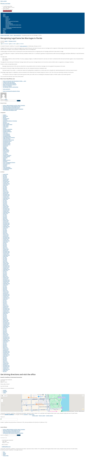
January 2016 (5, 321)
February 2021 (6, 249)
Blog (4, 30)
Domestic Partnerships (7, 129)
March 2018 (5, 290)
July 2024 (5, 200)
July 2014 (5, 343)
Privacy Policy (31, 414)
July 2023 (5, 214)
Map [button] (2, 395)
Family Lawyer (35, 415)
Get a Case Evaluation (7, 11)
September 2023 (6, 212)
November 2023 (6, 209)
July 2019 (5, 271)
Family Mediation (6, 134)
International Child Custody (8, 139)
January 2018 (5, 293)
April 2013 (5, 360)
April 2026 (5, 177)
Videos (4, 33)
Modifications (5, 149)
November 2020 (6, 252)
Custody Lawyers (49, 415)
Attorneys (5, 122)
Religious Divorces (6, 160)
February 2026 (6, 179)
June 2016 (5, 315)
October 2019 (6, 268)
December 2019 (6, 265)
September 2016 (6, 312)
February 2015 (6, 334)
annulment (5, 119)
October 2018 (6, 282)
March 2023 (5, 219)
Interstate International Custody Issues (13, 24)
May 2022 (5, 231)
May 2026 (5, 176)
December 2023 (6, 208)
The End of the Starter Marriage (9, 83)
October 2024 (6, 196)
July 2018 (5, 286)
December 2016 (6, 308)
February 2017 (6, 306)
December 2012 (6, 365)
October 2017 (6, 296)
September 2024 (6, 198)
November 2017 (6, 295)
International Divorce (7, 141)
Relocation (5, 161)
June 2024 (5, 201)
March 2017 (5, 305)
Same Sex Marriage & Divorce (9, 162)
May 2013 (5, 359)
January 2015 (5, 335)
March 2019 (5, 276)
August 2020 (5, 256)
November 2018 (6, 281)
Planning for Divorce (7, 155)
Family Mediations (9, 23)
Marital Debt (5, 145)
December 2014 (6, 337)
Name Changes (6, 150)
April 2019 (5, 275)
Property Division (6, 156)
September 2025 (6, 183)
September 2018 (6, 283)
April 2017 (5, 303)
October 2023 (6, 211)
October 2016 (6, 310)
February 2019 (6, 277)
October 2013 (6, 353)
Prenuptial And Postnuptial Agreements (13, 27)
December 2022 (6, 223)
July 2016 (5, 314)
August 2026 (5, 174)
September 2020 (6, 255)
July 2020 (5, 257)
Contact (4, 29)
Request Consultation (7, 28)
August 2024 (5, 199)
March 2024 (5, 205)
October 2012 (6, 367)
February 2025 (6, 192)
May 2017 (5, 302)
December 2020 (6, 251)
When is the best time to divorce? (9, 84)
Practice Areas (6, 16)
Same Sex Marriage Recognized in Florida (11, 91)
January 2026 (5, 180)
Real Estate (5, 157)
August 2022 (5, 227)
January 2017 (5, 307)
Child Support (8, 22)
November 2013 (6, 352)
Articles (4, 32)
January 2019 (5, 278)
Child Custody (5, 125)
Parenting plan (6, 151)
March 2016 (5, 319)
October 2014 (6, 339)
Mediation (5, 148)
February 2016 (6, 320)
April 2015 (5, 332)
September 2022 (6, 226)
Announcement (6, 118)
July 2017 (5, 300)
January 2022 (5, 236)
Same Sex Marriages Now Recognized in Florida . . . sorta (14, 81)
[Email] (0, 424)
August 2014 (5, 341)
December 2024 (6, 194)
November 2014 (6, 338)
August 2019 (5, 270)
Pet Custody (5, 154)
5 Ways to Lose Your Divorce (9, 82)
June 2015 (5, 329)
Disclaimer (26, 414)
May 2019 (5, 274)
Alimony (7, 20)
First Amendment (6, 135)
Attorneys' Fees (6, 123)
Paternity (7, 26)
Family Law (7, 19)
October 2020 (6, 253)
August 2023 (5, 213)
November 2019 (6, 267)
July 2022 (5, 229)
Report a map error (81, 411)
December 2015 (6, 322)
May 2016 (5, 316)
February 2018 (6, 291)
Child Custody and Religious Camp (10, 110)
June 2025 (5, 187)
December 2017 (6, 294)
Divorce (7, 17)
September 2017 (6, 297)
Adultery (4, 115)
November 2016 (6, 309)
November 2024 (6, 195)
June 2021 (5, 244)
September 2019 (6, 269)
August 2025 (5, 185)
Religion (4, 158)
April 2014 (5, 346)
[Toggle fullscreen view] (83, 395)
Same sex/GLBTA (23, 46)
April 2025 (5, 189)
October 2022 (6, 225)
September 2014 (6, 340)
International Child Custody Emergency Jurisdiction (13, 109)
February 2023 (6, 220)
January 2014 (5, 350)
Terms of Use (76, 411)
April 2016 (5, 318)
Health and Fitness (6, 138)
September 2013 (6, 354)
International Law (6, 142)
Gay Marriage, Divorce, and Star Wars (10, 87)
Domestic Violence (7, 130)
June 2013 (5, 358)
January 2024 (5, 207)
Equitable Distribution (7, 131)
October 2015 (6, 325)
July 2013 (5, 357)
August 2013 (5, 356)
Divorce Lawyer (42, 415)
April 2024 (5, 204)
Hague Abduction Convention (9, 137)
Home (4, 14)
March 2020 (5, 262)
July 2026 (5, 175)
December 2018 (6, 280)
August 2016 (5, 313)
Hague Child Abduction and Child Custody (11, 107)
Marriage (5, 147)
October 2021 (6, 239)
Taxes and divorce (6, 167)
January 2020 (5, 264)
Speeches (5, 166)
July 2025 (5, 186)
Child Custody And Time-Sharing (11, 21)
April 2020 (5, 261)
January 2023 (5, 221)
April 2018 (5, 289)
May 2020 (5, 259)
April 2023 (5, 218)
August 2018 (5, 284)
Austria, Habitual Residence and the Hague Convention (14, 105)
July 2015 (5, 328)
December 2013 (6, 351)
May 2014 (5, 345)
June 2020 (5, 258)
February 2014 (6, 348)
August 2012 (5, 370)
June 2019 (5, 272)
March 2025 (5, 190)
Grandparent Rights (7, 136)
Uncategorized (6, 169)
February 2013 (6, 363)
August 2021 (5, 242)
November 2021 (6, 238)
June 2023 (5, 215)
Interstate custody (6, 143)
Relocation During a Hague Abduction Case (11, 106)
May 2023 (5, 217)
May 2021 (5, 245)
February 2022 (6, 234)
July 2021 (5, 243)
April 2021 (5, 246)
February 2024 (6, 206)
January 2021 (5, 250)
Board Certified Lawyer (7, 124)
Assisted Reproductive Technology (10, 120)
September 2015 (6, 326)
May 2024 (5, 202)
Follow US (2, 416)
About (4, 15)
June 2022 (5, 230)
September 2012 (6, 369)
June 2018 (5, 287)
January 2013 (5, 364)
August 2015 (5, 327)
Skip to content (3, 1)
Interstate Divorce (6, 144)
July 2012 (5, 371)
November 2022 (6, 224)
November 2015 (6, 324)
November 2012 (6, 366)
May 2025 (5, 188)
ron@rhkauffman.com (6, 446)
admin (6, 41)
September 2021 (6, 240)
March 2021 (5, 248)
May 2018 (5, 288)
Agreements (5, 116)
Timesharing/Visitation (7, 168)
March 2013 (5, 362)
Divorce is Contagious (7, 85)
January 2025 (5, 193)
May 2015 (5, 331)
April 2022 (5, 232)
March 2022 (5, 233)
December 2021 (6, 237)
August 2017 (5, 299)
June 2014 (5, 344)
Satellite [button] (5, 395)
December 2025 (6, 181)
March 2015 (5, 333)
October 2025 (6, 182)
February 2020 (6, 263)
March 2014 (5, 347)
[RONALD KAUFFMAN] (5, 3)
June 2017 (5, 301)
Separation (5, 164)
